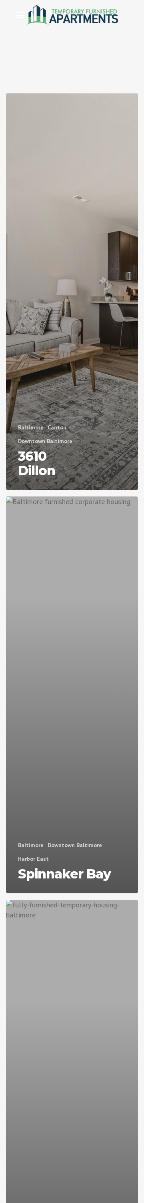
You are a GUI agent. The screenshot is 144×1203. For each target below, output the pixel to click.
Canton (57, 427)
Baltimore (31, 427)
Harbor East (33, 858)
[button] (20, 15)
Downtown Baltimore (45, 441)
